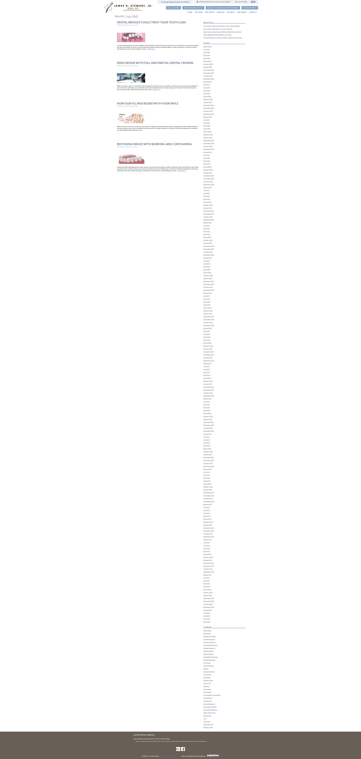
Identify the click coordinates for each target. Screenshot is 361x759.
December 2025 (208, 70)
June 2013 (206, 510)
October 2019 (208, 287)
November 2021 (208, 214)
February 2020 (208, 275)
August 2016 (207, 398)
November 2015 (208, 425)
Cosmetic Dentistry (209, 642)
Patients (231, 12)
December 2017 (208, 352)
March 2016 (207, 413)
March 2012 (207, 554)
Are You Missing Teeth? (193, 8)
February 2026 (208, 64)
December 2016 (208, 387)
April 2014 (206, 481)
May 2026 (206, 55)
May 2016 (206, 407)
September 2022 (208, 184)
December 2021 (208, 211)
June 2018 (206, 334)
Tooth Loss (206, 721)
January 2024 (207, 137)
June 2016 (206, 404)
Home (189, 12)
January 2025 (207, 102)
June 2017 (206, 369)
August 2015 (207, 434)
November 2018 (208, 319)
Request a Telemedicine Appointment (223, 8)
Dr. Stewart (207, 663)
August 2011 (207, 575)
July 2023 (206, 155)
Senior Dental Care (209, 713)
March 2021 (207, 237)
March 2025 (207, 96)
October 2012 (208, 534)
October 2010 (208, 604)
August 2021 (207, 222)
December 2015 (208, 422)
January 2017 (207, 384)
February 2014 (208, 487)
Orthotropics (207, 701)
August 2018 (207, 328)
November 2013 (208, 495)
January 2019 (207, 313)
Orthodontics (207, 698)
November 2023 (208, 143)
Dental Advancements (210, 645)
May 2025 (206, 90)
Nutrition (206, 686)
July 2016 (206, 402)
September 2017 (208, 360)
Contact (253, 12)
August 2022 (207, 187)
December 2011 (208, 563)
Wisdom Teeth (208, 727)
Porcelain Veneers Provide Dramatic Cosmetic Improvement (222, 37)
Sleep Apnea (207, 716)
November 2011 (208, 566)
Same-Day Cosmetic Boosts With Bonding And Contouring (222, 32)
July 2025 (206, 84)
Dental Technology (209, 660)
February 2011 (208, 592)
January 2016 (207, 419)
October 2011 (208, 569)
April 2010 (206, 622)
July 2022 (206, 190)
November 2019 (208, 284)
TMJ (205, 718)
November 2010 (208, 601)
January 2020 (207, 278)
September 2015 (208, 431)
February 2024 (208, 134)
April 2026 (206, 58)
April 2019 (206, 305)
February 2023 (208, 170)
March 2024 (207, 131)
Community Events (209, 639)
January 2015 (207, 454)
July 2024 (206, 120)
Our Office (210, 12)
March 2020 (207, 272)
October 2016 (208, 393)
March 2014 (207, 484)
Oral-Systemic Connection (211, 695)
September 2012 (208, 536)
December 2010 (208, 598)
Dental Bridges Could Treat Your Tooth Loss (151, 22)
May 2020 (206, 266)
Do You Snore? (173, 8)
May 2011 (206, 583)
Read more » (151, 49)
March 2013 (207, 519)
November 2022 (208, 178)
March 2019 (207, 308)
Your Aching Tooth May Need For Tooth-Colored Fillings (221, 26)
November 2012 (208, 531)
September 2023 (208, 149)
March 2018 (207, 343)
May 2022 (206, 196)
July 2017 (206, 366)
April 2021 (206, 234)
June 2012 (206, 545)
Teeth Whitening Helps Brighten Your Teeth (217, 35)
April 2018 (206, 340)
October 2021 (208, 217)
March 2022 (207, 202)
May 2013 (206, 513)
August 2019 (207, 293)
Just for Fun (207, 683)
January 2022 (207, 208)
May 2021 (206, 231)
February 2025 (208, 99)
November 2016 (208, 390)
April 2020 (206, 269)
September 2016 (208, 396)
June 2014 (206, 475)
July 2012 (206, 542)
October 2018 (208, 322)
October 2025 (208, 76)
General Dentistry (209, 672)
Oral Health (207, 692)
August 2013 (207, 504)
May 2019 (206, 302)
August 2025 (207, 82)
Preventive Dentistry (210, 707)
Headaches (207, 677)
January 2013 (207, 525)
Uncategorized (208, 724)
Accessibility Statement (167, 756)
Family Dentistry (208, 666)
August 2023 (207, 152)
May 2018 (206, 337)
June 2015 (206, 440)
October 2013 (208, 498)
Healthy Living (208, 680)
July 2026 (206, 49)
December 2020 (208, 246)
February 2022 (208, 205)
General (205, 669)
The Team (198, 12)
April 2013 (206, 516)
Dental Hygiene (208, 651)
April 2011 (206, 586)
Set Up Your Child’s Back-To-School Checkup (217, 29)
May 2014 (206, 478)
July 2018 (206, 331)
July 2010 (206, 613)
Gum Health (207, 674)
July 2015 (206, 437)
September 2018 (208, 325)
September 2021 (208, 220)
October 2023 (208, 146)
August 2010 (207, 610)
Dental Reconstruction (210, 657)
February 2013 (208, 522)
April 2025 (206, 93)
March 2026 (207, 61)
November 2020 (208, 249)
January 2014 (207, 490)
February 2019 (208, 311)
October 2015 (208, 428)
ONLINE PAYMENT (249, 8)
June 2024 (206, 123)
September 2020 (208, 255)
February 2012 (208, 557)
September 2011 (208, 572)
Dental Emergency (209, 648)
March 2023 (207, 167)
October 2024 (208, 111)
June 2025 (206, 87)
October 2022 (208, 181)
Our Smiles (242, 12)
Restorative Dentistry (210, 710)
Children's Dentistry (209, 636)
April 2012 (206, 551)
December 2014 (208, 457)
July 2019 (206, 296)
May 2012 (206, 548)
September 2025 (208, 79)
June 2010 (206, 616)
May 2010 (206, 619)
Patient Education (209, 704)
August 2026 (207, 46)
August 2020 (207, 258)
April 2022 (206, 199)
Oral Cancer (207, 689)
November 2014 (208, 460)
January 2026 (207, 67)
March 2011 (207, 589)
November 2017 (208, 355)
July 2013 (206, 507)
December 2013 (208, 492)
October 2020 (208, 252)
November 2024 (208, 108)
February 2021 (208, 240)
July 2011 (206, 578)
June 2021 (206, 228)
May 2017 (206, 372)
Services (221, 12)
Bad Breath (207, 633)
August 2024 (207, 117)
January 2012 (207, 560)
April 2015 (206, 445)
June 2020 (206, 264)
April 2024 (206, 128)
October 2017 (208, 357)
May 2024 (206, 126)
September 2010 (208, 607)
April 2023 (206, 164)
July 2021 (206, 225)
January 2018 (207, 349)
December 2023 (208, 140)
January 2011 (207, 595)
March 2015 (207, 448)
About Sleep (207, 630)
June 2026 (206, 52)
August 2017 (207, 363)
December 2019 (208, 281)
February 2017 (208, 381)
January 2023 (207, 173)
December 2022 (208, 175)
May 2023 (206, 161)
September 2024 (208, 114)
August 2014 (207, 469)
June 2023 (206, 158)
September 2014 (208, 466)
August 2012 (207, 539)
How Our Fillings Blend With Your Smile (147, 103)
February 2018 (208, 346)
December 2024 (208, 105)
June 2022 (206, 193)
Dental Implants (208, 654)
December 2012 (208, 528)
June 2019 (206, 299)
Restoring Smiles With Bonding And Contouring (154, 144)
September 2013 (208, 501)
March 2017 (207, 378)
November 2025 (208, 73)
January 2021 (207, 243)
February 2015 (208, 451)
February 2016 (208, 416)
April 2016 (206, 410)
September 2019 (208, 290)
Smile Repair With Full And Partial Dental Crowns (155, 62)
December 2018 (208, 316)
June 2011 (206, 581)
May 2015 (206, 443)
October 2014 (208, 463)
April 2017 (206, 375)
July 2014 (206, 472)
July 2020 (206, 261)
